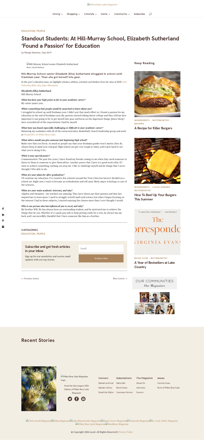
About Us (140, 383)
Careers (140, 392)
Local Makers (161, 187)
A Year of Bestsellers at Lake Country (154, 264)
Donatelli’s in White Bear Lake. (40, 134)
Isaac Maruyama (50, 85)
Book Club (141, 258)
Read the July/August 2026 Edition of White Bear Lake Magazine (76, 389)
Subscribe (120, 383)
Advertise (140, 387)
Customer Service (124, 392)
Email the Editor (106, 392)
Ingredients (142, 120)
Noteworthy (160, 120)
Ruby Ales (36, 85)
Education (28, 31)
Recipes (139, 123)
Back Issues (121, 387)
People (41, 31)
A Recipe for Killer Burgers (153, 128)
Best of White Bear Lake (168, 387)
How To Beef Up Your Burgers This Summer (155, 197)
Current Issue (163, 383)
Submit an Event (106, 383)
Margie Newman (32, 52)
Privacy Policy (126, 431)
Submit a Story (105, 387)
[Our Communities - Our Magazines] (154, 313)
